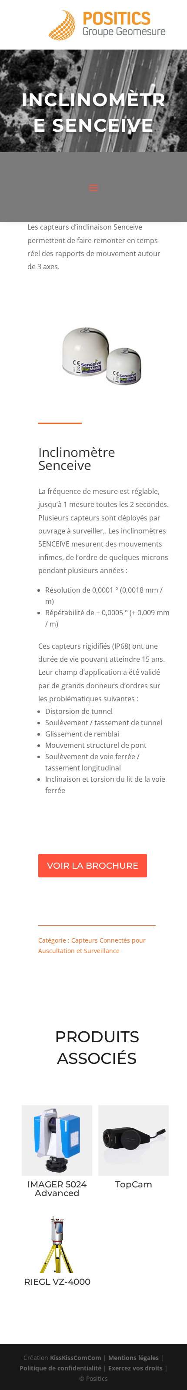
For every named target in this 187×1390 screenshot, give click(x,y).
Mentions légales (133, 1357)
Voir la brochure (92, 865)
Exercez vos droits (135, 1368)
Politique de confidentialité (60, 1368)
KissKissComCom (75, 1357)
